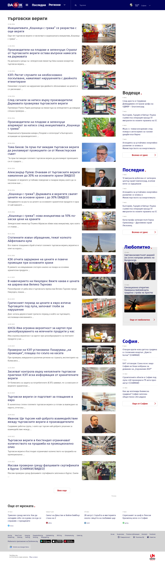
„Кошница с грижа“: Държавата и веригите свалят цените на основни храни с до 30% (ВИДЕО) (43, 195)
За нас (112, 534)
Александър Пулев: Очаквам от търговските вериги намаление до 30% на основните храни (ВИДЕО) (44, 173)
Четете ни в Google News (21, 547)
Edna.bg (19, 537)
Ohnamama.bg (69, 535)
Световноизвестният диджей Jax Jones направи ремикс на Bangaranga (139, 258)
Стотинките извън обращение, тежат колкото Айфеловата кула (39, 239)
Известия (152, 537)
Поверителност (125, 537)
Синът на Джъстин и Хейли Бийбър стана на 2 (63, 516)
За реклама (120, 534)
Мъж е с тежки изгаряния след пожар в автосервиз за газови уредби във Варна (138, 132)
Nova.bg (35, 537)
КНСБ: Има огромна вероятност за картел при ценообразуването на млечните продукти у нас (41, 329)
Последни (39, 5)
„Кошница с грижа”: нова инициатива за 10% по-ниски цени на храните (42, 217)
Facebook (152, 534)
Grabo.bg (79, 535)
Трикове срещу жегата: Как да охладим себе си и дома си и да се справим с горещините (24, 518)
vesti (88, 523)
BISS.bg (59, 535)
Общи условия (33, 557)
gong (126, 523)
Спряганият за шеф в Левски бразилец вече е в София (137, 516)
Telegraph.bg (45, 537)
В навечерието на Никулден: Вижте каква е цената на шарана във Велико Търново (43, 282)
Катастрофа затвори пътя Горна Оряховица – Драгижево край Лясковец (138, 223)
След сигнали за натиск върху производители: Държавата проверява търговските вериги (40, 101)
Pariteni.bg (11, 537)
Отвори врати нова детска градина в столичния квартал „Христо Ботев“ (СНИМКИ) (140, 352)
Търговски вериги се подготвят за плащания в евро (40, 398)
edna (50, 523)
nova (11, 526)
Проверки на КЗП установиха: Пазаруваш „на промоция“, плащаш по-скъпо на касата (39, 351)
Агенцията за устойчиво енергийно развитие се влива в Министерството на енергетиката (140, 145)
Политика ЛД (140, 537)
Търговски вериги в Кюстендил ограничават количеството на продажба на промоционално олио (41, 444)
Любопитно (137, 247)
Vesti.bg (27, 537)
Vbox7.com (18, 535)
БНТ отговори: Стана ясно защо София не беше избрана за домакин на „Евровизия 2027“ (138, 366)
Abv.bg (10, 535)
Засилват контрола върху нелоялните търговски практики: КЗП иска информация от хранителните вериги (43, 375)
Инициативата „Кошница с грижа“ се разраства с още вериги (42, 29)
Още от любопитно (140, 319)
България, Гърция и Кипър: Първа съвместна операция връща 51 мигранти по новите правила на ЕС (140, 118)
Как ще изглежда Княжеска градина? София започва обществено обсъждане (136, 394)
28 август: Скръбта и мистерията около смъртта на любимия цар (100, 516)
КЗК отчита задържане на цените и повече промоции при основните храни (38, 261)
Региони (55, 5)
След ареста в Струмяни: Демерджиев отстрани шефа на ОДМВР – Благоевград (138, 104)
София (130, 341)
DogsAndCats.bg (38, 535)
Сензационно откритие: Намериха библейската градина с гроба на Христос (138, 290)
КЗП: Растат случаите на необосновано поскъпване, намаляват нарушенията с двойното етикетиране (42, 78)
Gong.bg (27, 535)
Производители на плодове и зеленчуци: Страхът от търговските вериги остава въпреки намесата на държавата (42, 53)
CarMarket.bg (50, 535)
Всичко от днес (140, 155)
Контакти (144, 534)
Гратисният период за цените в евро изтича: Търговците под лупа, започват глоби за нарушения (39, 306)
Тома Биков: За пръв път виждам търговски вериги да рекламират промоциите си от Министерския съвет (43, 150)
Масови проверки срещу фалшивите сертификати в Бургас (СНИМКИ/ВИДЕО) (43, 467)
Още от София (140, 403)
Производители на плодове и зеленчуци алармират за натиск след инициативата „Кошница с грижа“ (44, 125)
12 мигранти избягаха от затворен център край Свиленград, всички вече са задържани (139, 181)
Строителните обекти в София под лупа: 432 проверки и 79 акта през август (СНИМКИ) (139, 380)
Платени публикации (132, 534)
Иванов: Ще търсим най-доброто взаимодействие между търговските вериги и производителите (43, 420)
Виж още (62, 490)
